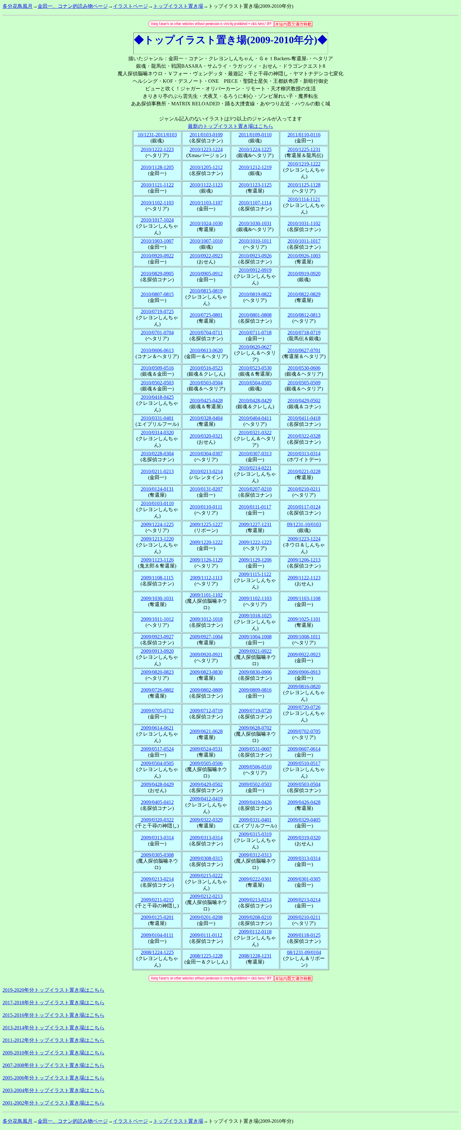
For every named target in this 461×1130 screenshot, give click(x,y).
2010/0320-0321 (206, 436)
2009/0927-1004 (206, 636)
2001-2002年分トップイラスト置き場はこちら (53, 1103)
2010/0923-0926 (255, 255)
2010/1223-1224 (206, 149)
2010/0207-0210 (255, 489)
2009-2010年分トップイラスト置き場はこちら (53, 1052)
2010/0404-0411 (255, 418)
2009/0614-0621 (157, 728)
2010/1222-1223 (157, 149)
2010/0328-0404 (206, 418)
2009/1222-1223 (255, 542)
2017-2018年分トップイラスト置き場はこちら (53, 1002)
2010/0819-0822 (255, 294)
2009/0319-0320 (304, 837)
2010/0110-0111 (206, 507)
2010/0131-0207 (206, 489)
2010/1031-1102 (304, 223)
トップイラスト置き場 (178, 6)
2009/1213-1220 (157, 538)
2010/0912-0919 (255, 270)
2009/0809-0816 (255, 690)
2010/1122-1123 (206, 184)
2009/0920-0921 (206, 654)
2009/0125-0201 (157, 917)
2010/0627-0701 (304, 350)
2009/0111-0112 (206, 935)
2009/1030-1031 (157, 598)
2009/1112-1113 (206, 577)
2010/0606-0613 (157, 350)
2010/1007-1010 (206, 241)
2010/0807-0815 (157, 294)
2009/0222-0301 (255, 879)
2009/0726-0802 (157, 690)
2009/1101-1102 (206, 595)
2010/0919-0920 (304, 273)
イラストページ (130, 6)
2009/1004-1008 (255, 636)
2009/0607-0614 (304, 749)
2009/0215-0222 (206, 875)
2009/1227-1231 (255, 524)
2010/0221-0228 (304, 471)
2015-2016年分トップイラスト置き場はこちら (53, 1015)
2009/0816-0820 (304, 686)
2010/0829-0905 (157, 273)
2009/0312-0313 (255, 855)
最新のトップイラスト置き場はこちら (230, 126)
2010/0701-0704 (157, 332)
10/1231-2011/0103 (157, 134)
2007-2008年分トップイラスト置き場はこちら (53, 1065)
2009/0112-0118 (255, 931)
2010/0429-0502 (304, 400)
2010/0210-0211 (304, 489)
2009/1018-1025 (255, 615)
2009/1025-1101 (304, 619)
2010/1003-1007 (157, 241)
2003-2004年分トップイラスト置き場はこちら (53, 1090)
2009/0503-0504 (304, 784)
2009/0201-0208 (206, 917)
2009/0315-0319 (255, 834)
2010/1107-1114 (255, 202)
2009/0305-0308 (157, 855)
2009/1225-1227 (206, 524)
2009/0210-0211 (304, 917)
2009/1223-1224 (304, 538)
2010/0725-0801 (206, 315)
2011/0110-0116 (304, 134)
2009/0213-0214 (157, 879)
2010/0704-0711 (206, 332)
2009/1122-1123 (304, 577)
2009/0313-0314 (157, 837)
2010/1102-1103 (157, 202)
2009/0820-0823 (157, 672)
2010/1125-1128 (304, 184)
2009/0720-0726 (304, 707)
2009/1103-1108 (304, 598)
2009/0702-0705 (304, 731)
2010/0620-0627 (255, 347)
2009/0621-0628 (206, 731)
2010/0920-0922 (157, 255)
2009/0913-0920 (157, 651)
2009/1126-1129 (206, 559)
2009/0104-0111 (157, 935)
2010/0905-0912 (206, 273)
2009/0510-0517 (304, 763)
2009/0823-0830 (206, 672)
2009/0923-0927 (157, 636)
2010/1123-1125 (255, 184)
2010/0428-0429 (255, 400)
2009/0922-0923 (304, 654)
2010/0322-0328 (304, 436)
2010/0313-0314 (304, 453)
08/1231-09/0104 (304, 952)
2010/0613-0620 (206, 350)
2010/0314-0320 (157, 432)
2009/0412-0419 (206, 798)
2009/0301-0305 (304, 879)
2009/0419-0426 (255, 802)
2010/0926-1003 (304, 255)
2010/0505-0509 (304, 382)
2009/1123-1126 (157, 559)
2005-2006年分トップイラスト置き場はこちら (53, 1077)
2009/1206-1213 (304, 559)
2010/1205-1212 (206, 167)
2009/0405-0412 (157, 802)
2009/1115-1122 (255, 574)
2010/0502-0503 (157, 382)
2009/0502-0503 (255, 784)
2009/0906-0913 (304, 672)
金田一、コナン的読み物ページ (73, 6)
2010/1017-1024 (157, 220)
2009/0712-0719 (206, 710)
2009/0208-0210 (255, 917)
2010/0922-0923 (206, 255)
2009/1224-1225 (157, 524)
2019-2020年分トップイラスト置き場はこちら (53, 990)
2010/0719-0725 (157, 311)
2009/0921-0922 (255, 651)
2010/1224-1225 (255, 149)
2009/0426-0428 (304, 802)
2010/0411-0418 (304, 418)
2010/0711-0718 (255, 332)
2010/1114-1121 (304, 199)
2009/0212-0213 (206, 896)
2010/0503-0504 (206, 382)
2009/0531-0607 (255, 749)
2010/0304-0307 (206, 453)
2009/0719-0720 (255, 710)
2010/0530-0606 (304, 368)
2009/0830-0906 (255, 672)
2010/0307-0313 (255, 453)
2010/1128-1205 (157, 167)
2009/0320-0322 (157, 819)
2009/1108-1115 (157, 577)
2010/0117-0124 (304, 507)
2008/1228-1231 (255, 955)
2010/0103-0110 (157, 503)
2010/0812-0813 (304, 315)
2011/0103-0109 (206, 134)
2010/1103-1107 (206, 202)
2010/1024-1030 (206, 223)
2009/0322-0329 (206, 819)
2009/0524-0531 (206, 749)
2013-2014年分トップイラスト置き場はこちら (53, 1027)
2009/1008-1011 (304, 636)
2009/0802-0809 (206, 690)
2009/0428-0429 (157, 784)
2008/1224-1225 (157, 952)
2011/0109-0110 (255, 134)
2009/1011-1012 (157, 619)
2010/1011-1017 (304, 241)
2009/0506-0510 (255, 766)
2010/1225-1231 (304, 149)
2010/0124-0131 (157, 489)
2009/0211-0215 (157, 899)
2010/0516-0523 (206, 368)
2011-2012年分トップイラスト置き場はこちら (53, 1040)
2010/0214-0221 (255, 468)
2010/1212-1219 (255, 167)
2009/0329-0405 (304, 819)
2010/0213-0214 (206, 471)
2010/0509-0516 (157, 368)
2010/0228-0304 (157, 453)
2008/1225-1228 (206, 955)
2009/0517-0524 (157, 749)
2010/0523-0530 (255, 368)
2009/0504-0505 (157, 763)
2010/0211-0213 (157, 471)
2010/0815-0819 (206, 290)
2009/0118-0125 (304, 935)
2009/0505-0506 (206, 763)
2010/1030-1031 (255, 223)
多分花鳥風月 (18, 6)
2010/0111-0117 (255, 507)
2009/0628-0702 (255, 728)
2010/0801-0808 (255, 315)
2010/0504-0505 (255, 382)
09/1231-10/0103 (304, 524)
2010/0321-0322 (255, 432)
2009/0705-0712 (157, 710)
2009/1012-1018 (206, 619)
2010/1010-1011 (255, 241)
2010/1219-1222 (304, 163)
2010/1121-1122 (157, 184)
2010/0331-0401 (157, 418)
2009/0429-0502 (206, 784)
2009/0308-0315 (206, 858)
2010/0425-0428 (206, 400)
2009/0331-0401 (255, 819)
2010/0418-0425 (157, 397)
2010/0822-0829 (304, 294)
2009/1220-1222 (206, 542)
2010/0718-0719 (304, 332)
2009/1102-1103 (255, 598)
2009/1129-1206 (255, 559)
